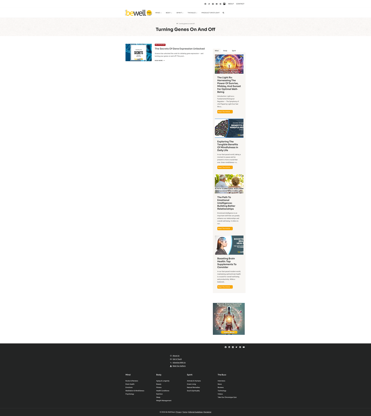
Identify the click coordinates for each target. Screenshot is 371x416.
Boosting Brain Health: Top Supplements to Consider (226, 263)
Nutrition (159, 394)
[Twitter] (209, 4)
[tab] (217, 51)
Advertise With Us (179, 362)
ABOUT (231, 4)
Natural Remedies (193, 387)
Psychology (130, 394)
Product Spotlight (211, 13)
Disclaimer (207, 412)
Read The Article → (225, 111)
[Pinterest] (220, 4)
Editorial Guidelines (195, 412)
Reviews (221, 387)
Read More (160, 61)
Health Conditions (162, 391)
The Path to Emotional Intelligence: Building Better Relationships (226, 203)
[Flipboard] (224, 4)
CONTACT (240, 4)
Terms (185, 412)
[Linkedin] (229, 347)
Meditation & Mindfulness (135, 391)
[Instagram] (213, 4)
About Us (176, 356)
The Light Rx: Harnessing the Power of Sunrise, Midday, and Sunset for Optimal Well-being (229, 84)
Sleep (158, 397)
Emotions (129, 387)
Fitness (159, 387)
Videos (220, 394)
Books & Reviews (132, 381)
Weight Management (163, 400)
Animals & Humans (194, 381)
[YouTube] (216, 4)
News (220, 384)
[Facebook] (205, 4)
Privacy (178, 412)
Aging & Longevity (162, 381)
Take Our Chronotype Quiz (227, 397)
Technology (222, 391)
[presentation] (139, 52)
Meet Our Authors (179, 366)
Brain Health (130, 384)
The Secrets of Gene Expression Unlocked (180, 48)
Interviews (221, 381)
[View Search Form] (223, 12)
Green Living (191, 384)
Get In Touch (177, 359)
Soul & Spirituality (193, 391)
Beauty (158, 384)
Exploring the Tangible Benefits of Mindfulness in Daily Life (227, 146)
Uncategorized (160, 45)
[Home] (177, 24)
